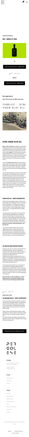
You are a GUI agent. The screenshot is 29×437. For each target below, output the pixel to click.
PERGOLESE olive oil (8, 149)
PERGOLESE (14, 174)
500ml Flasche (10, 378)
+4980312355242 (10, 367)
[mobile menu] (27, 2)
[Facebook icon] (13, 424)
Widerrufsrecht (10, 398)
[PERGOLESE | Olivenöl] (2, 2)
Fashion (8, 383)
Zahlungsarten (10, 396)
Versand (8, 393)
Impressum (9, 409)
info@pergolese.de (11, 368)
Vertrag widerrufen (11, 401)
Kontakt (8, 412)
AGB (8, 404)
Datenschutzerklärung (11, 406)
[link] (14, 50)
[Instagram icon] (15, 424)
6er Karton (9, 380)
